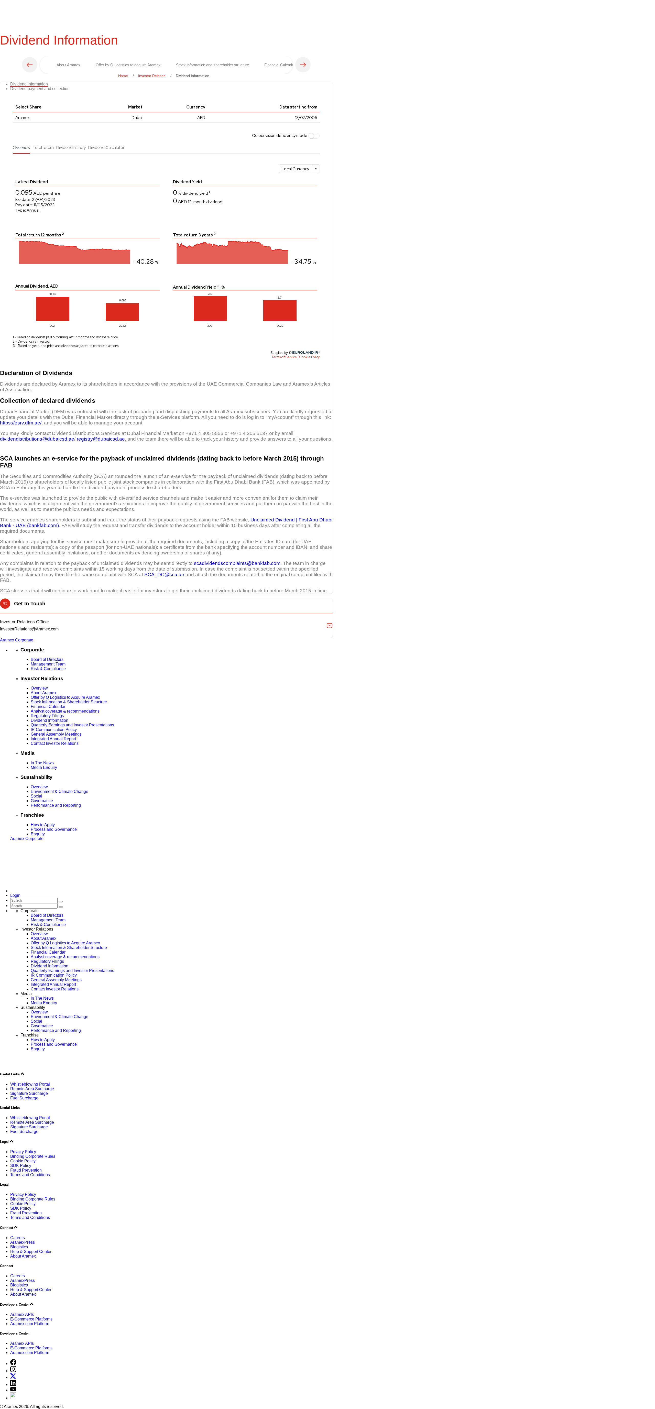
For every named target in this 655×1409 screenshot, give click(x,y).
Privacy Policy (23, 1152)
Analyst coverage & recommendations (65, 711)
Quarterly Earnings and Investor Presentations (72, 725)
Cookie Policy (23, 1161)
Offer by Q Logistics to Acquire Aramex (65, 697)
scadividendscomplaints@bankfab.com (237, 563)
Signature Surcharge (29, 1093)
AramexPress (22, 1242)
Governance (42, 801)
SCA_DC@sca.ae (164, 574)
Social (36, 796)
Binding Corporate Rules (32, 1156)
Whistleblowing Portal (30, 1084)
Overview (39, 688)
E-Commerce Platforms (31, 1319)
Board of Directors (47, 659)
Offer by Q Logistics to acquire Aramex (128, 65)
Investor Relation (152, 76)
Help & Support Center (30, 1251)
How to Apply (43, 825)
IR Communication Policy (54, 729)
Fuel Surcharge (24, 1098)
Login (15, 895)
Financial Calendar (279, 65)
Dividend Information (49, 720)
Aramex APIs (22, 1314)
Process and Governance (54, 829)
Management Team (48, 664)
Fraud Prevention (26, 1170)
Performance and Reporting (56, 805)
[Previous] (29, 64)
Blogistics (19, 1247)
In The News (42, 763)
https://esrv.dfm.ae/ (20, 422)
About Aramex (68, 65)
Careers (17, 1238)
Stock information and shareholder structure (212, 65)
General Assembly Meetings (56, 734)
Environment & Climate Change (59, 791)
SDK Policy (20, 1165)
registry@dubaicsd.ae (101, 439)
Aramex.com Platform (29, 1323)
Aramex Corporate (16, 640)
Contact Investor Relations (55, 743)
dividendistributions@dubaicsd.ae (37, 439)
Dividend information (29, 84)
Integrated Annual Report (53, 739)
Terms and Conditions (30, 1175)
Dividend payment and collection (40, 88)
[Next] (303, 64)
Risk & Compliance (48, 669)
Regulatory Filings (47, 716)
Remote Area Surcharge (32, 1089)
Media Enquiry (44, 767)
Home (123, 76)
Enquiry (38, 834)
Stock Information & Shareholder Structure (69, 702)
